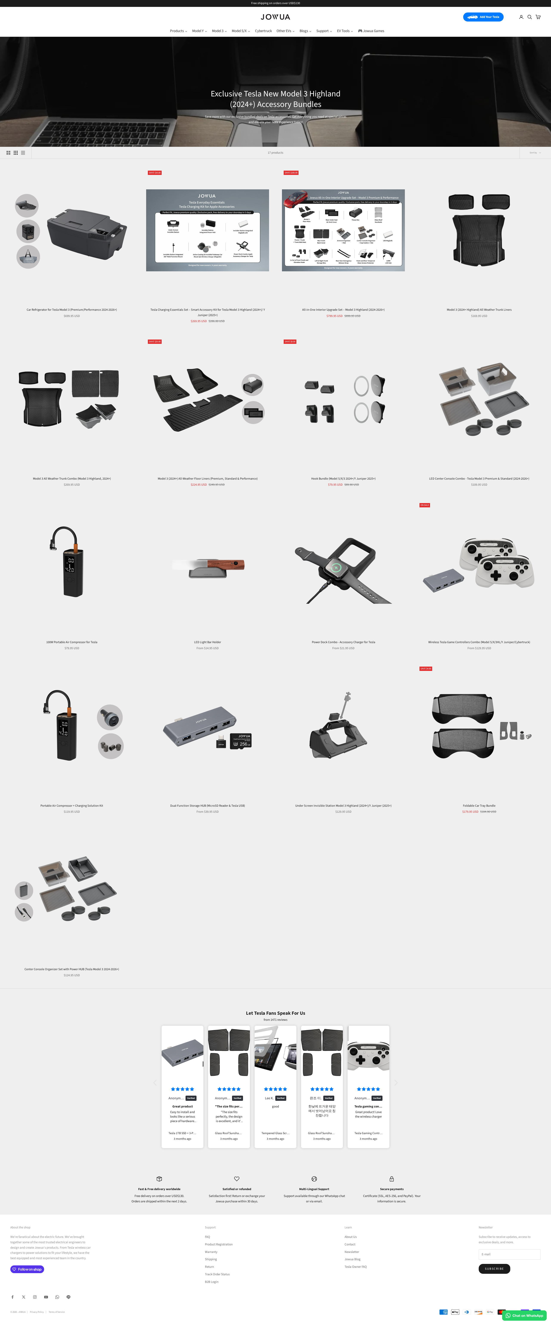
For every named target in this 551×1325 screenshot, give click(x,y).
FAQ (207, 1237)
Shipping (211, 1259)
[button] (156, 1082)
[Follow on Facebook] (12, 1297)
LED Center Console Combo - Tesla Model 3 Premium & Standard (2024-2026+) (479, 478)
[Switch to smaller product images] (16, 153)
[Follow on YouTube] (46, 1297)
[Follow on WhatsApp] (57, 1297)
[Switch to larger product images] (8, 153)
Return (209, 1267)
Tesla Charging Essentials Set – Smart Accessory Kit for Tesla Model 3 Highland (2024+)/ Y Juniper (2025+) (207, 312)
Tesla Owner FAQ (356, 1267)
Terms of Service (57, 1312)
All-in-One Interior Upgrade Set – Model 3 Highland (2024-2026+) (343, 309)
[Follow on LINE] (68, 1297)
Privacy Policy (37, 1312)
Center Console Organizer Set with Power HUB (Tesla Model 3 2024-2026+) (72, 969)
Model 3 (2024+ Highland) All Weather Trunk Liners (479, 309)
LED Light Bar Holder (207, 642)
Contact (350, 1244)
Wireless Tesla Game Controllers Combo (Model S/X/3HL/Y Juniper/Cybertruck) (479, 642)
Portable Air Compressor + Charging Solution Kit (71, 805)
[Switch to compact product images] (23, 153)
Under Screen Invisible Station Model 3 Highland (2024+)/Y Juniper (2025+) (343, 805)
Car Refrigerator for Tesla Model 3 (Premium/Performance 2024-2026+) (72, 309)
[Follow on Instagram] (35, 1297)
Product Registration (219, 1244)
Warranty (211, 1252)
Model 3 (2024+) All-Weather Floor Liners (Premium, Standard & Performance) (208, 478)
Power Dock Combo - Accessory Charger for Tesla (343, 642)
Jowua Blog (353, 1259)
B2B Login (211, 1282)
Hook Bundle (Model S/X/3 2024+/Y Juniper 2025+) (343, 478)
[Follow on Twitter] (24, 1297)
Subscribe (494, 1269)
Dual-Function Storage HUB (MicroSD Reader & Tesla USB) (207, 805)
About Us (351, 1237)
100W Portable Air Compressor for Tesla (71, 642)
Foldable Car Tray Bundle (479, 805)
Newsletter (352, 1252)
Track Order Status (217, 1274)
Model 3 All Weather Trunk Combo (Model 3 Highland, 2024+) (72, 478)
